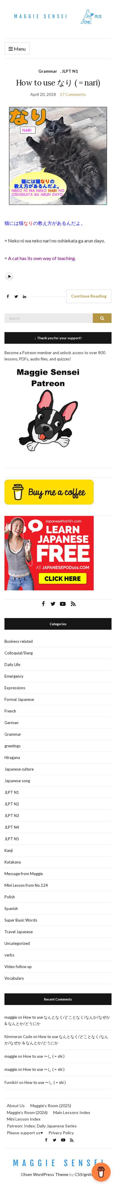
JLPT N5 (11, 838)
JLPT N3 (11, 815)
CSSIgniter (85, 1174)
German (11, 722)
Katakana (12, 862)
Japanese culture (19, 769)
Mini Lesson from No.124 (26, 885)
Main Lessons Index (71, 1112)
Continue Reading (88, 295)
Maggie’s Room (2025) (50, 1105)
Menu (19, 49)
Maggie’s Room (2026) (27, 1112)
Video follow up (18, 966)
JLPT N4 (11, 827)
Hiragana (12, 757)
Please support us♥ (25, 1132)
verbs (9, 955)
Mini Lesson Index (23, 1118)
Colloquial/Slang (18, 653)
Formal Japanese (19, 699)
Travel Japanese (18, 931)
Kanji (8, 850)
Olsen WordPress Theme (44, 1174)
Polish (9, 896)
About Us (16, 1105)
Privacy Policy (61, 1132)
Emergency (13, 676)
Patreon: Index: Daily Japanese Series (42, 1125)
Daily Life (12, 664)
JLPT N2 (11, 804)
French (10, 711)
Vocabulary (14, 978)
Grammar (47, 71)
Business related (18, 641)
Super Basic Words (20, 920)
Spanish (11, 908)
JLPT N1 (70, 71)
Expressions (14, 687)
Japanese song (17, 780)
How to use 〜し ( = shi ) (44, 1056)
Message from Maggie (23, 873)
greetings (12, 745)
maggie (10, 1017)
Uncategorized (17, 943)
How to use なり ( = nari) (58, 83)
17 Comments (73, 94)
